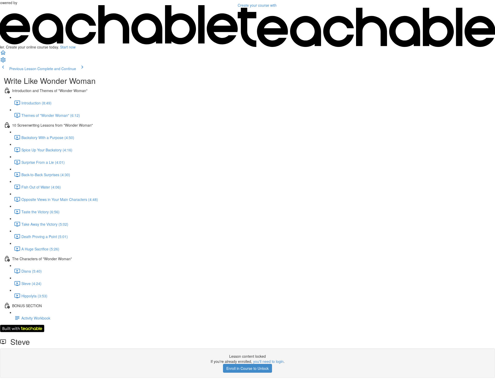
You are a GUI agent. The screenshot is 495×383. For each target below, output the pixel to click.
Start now (68, 47)
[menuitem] (3, 61)
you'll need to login (268, 361)
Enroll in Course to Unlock (247, 368)
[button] (3, 54)
